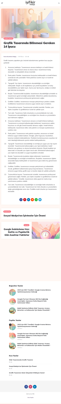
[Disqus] (30, 261)
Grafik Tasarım (8, 38)
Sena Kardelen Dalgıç (10, 56)
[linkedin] (28, 199)
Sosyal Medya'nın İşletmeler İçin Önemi (25, 215)
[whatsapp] (36, 199)
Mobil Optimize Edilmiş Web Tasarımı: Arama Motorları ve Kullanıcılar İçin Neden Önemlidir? (33, 309)
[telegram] (40, 199)
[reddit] (32, 199)
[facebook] (21, 199)
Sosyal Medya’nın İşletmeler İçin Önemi (23, 366)
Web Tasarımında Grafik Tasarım (21, 360)
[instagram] (30, 387)
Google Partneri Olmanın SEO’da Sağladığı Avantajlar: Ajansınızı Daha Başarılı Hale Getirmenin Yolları (32, 301)
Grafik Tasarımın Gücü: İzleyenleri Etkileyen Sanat (27, 373)
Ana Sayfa (30, 397)
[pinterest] (24, 199)
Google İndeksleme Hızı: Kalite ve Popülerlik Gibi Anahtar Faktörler (16, 232)
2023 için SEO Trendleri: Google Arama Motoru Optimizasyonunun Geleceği (34, 291)
